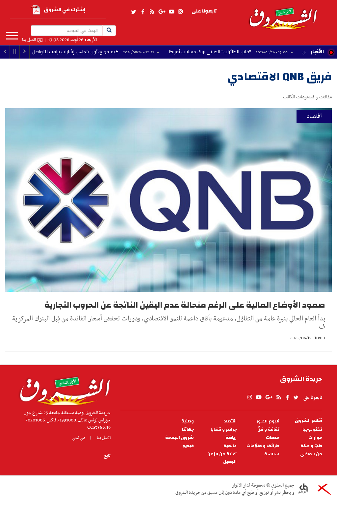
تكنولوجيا (312, 429)
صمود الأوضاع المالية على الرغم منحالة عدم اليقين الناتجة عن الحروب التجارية (184, 305)
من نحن (78, 438)
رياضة (231, 438)
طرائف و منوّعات (262, 446)
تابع (107, 456)
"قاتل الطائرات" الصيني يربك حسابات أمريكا (245, 52)
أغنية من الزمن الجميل (222, 458)
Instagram (180, 12)
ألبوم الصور (267, 421)
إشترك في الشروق (64, 9)
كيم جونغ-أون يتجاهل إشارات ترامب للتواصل (110, 52)
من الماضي (311, 454)
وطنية (187, 421)
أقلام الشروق (308, 420)
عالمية (230, 446)
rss (152, 12)
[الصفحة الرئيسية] (282, 14)
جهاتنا (188, 429)
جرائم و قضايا (224, 429)
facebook (143, 12)
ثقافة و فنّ (268, 429)
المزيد (12, 36)
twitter (134, 12)
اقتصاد (314, 116)
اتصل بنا (29, 40)
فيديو (188, 446)
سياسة (271, 454)
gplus (162, 12)
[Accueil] (63, 389)
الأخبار (317, 52)
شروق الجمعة (179, 438)
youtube (171, 12)
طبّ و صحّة (311, 446)
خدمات (272, 438)
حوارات (315, 438)
